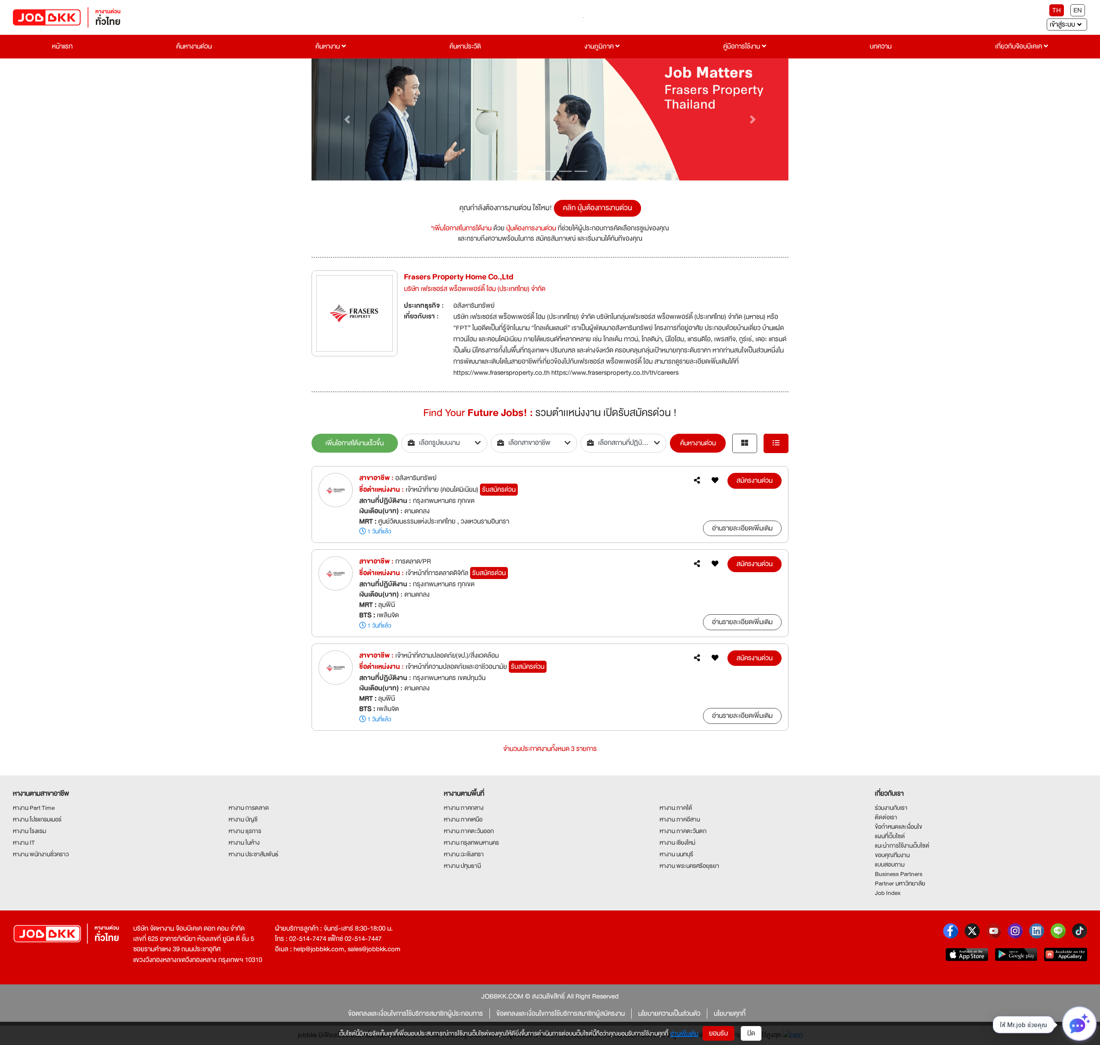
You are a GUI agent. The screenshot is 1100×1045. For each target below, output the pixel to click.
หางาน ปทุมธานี (462, 865)
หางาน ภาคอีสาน (680, 819)
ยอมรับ (718, 1033)
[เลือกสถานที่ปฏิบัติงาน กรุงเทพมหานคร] (624, 443)
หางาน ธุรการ (245, 831)
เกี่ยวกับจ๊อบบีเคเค (1019, 46)
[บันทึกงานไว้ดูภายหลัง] (715, 480)
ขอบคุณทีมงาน (892, 855)
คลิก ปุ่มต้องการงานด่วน (597, 208)
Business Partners (899, 874)
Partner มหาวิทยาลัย (900, 883)
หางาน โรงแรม (29, 831)
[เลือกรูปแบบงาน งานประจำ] (444, 443)
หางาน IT (24, 842)
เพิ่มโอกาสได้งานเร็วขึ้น (354, 443)
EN (1077, 10)
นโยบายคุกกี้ (730, 1013)
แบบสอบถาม (889, 864)
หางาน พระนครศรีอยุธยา (689, 865)
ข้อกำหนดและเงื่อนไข (898, 826)
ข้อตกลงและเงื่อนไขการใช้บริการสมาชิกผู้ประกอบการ (415, 1013)
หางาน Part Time (34, 807)
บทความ (881, 46)
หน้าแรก (62, 46)
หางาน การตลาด (249, 807)
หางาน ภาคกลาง (463, 807)
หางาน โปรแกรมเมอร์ (37, 819)
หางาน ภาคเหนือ (463, 819)
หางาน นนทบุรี (676, 854)
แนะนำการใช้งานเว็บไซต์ (902, 845)
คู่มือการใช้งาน (742, 46)
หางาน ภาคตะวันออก (469, 831)
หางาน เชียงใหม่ (677, 842)
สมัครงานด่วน (754, 480)
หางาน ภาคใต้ (676, 807)
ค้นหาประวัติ (465, 46)
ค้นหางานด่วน (194, 46)
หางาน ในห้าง (244, 842)
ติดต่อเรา (886, 817)
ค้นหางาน (328, 46)
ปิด (751, 1033)
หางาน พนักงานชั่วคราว (41, 854)
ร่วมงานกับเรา (891, 807)
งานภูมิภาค (599, 46)
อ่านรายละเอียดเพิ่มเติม (742, 528)
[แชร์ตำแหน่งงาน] (697, 480)
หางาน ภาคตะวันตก (683, 831)
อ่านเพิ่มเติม (684, 1033)
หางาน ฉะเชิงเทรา (464, 854)
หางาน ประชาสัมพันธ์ (253, 854)
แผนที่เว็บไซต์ (890, 836)
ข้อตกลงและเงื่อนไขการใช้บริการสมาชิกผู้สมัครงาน (560, 1013)
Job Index (888, 893)
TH (1056, 10)
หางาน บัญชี (243, 819)
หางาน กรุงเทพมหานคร (471, 842)
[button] (347, 119)
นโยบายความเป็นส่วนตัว (669, 1013)
